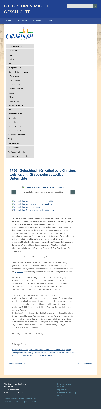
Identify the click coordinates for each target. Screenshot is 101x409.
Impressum (62, 390)
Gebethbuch (59, 349)
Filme (10, 63)
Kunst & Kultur (14, 101)
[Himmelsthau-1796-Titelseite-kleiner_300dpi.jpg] (33, 201)
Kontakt (48, 21)
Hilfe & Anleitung (64, 384)
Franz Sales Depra (36, 349)
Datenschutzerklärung (66, 393)
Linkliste (60, 387)
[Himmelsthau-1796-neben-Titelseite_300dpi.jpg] (32, 204)
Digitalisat (19, 271)
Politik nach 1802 (15, 126)
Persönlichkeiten (15, 122)
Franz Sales (23, 349)
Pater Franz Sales (25, 355)
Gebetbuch (49, 349)
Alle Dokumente (15, 46)
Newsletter (36, 21)
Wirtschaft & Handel (16, 152)
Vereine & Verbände (16, 135)
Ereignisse (12, 59)
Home (8, 21)
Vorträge (12, 139)
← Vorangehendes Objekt (17, 363)
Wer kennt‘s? (13, 143)
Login (59, 395)
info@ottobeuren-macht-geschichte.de (20, 398)
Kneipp (11, 93)
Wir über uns (13, 147)
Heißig (68, 349)
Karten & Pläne (14, 80)
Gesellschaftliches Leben (18, 72)
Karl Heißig (28, 352)
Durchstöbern (21, 21)
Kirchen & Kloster (15, 89)
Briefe (10, 55)
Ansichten (12, 50)
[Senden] (95, 6)
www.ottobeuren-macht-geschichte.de (20, 401)
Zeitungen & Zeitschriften (19, 156)
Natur (10, 109)
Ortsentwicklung (15, 114)
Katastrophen (14, 84)
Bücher (15, 349)
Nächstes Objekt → (86, 363)
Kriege (11, 97)
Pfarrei (36, 355)
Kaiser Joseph (17, 352)
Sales (42, 355)
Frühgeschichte (14, 67)
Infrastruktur (13, 76)
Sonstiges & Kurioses (17, 130)
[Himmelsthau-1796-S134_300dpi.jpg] (28, 207)
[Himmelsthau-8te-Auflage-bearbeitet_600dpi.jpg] (33, 210)
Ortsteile (12, 118)
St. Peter (48, 355)
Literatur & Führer (15, 105)
